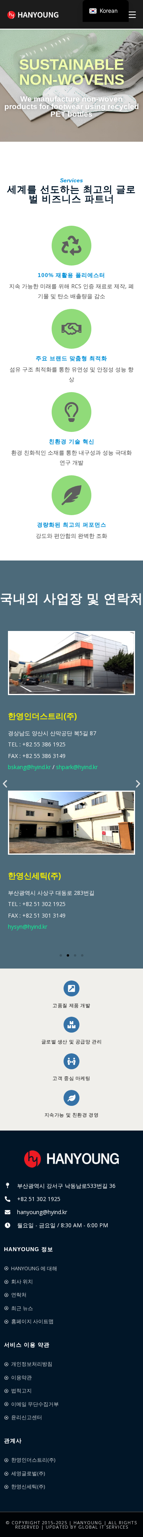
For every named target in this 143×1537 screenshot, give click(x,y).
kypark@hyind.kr (39, 931)
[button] (5, 784)
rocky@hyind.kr (38, 772)
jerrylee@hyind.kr (84, 772)
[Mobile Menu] (132, 14)
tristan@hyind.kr (86, 931)
